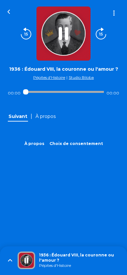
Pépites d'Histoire (49, 77)
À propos (34, 143)
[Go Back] (9, 11)
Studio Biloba (81, 77)
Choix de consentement (76, 143)
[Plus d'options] (113, 13)
